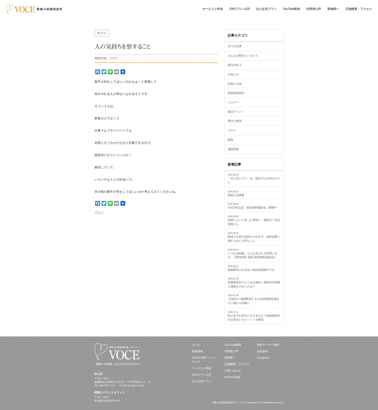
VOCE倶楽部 (232, 377)
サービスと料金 (212, 8)
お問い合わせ (232, 370)
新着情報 (197, 351)
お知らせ (233, 74)
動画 (230, 139)
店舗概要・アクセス (359, 8)
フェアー (233, 102)
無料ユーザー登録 (268, 344)
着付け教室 (235, 120)
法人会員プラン (266, 8)
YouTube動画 (291, 8)
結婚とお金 (235, 83)
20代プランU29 (239, 8)
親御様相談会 (236, 92)
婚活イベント (236, 111)
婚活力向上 (235, 64)
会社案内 (262, 351)
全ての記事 (235, 46)
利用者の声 (313, 8)
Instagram (263, 357)
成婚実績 (233, 149)
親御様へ (333, 8)
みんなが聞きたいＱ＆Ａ (243, 55)
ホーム (196, 344)
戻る (103, 33)
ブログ (113, 58)
